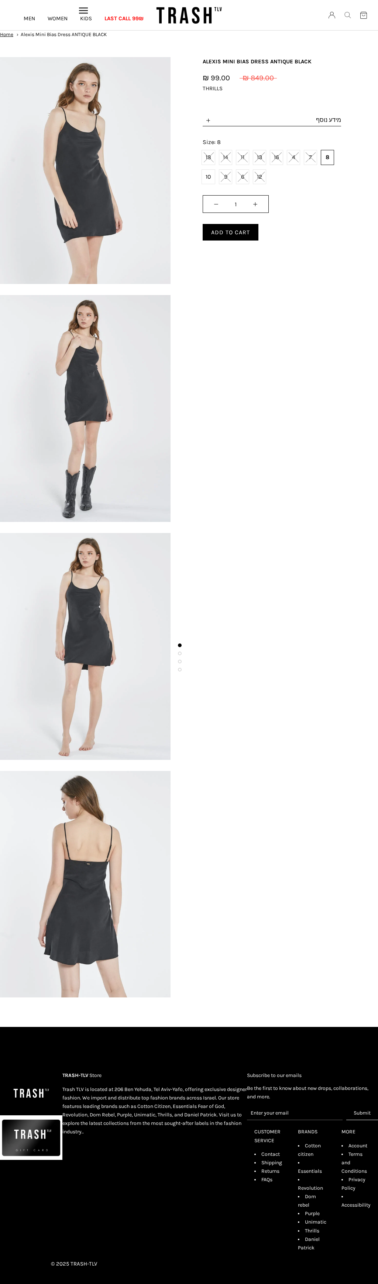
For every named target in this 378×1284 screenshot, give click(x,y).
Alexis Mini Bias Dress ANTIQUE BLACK (64, 34)
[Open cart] (363, 15)
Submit (362, 1113)
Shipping (271, 1163)
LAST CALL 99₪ (124, 18)
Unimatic (315, 1222)
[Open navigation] (83, 10)
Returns (270, 1171)
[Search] (347, 15)
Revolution (310, 1188)
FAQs (266, 1179)
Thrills (312, 1231)
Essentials (310, 1171)
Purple (312, 1213)
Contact (270, 1154)
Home (6, 34)
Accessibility (356, 1205)
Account (357, 1146)
